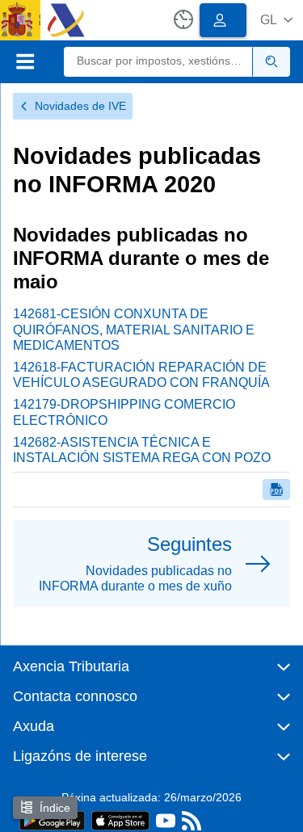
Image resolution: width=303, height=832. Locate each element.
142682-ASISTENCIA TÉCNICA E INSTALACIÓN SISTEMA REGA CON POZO (142, 449)
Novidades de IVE (80, 105)
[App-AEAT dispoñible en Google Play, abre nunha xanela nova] (52, 819)
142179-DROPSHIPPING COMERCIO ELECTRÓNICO (124, 412)
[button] (276, 20)
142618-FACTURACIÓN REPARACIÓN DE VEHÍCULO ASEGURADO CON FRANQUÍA (141, 374)
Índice (55, 807)
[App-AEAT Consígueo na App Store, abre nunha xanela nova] (120, 819)
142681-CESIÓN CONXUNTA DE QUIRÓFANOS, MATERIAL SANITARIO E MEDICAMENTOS (134, 329)
